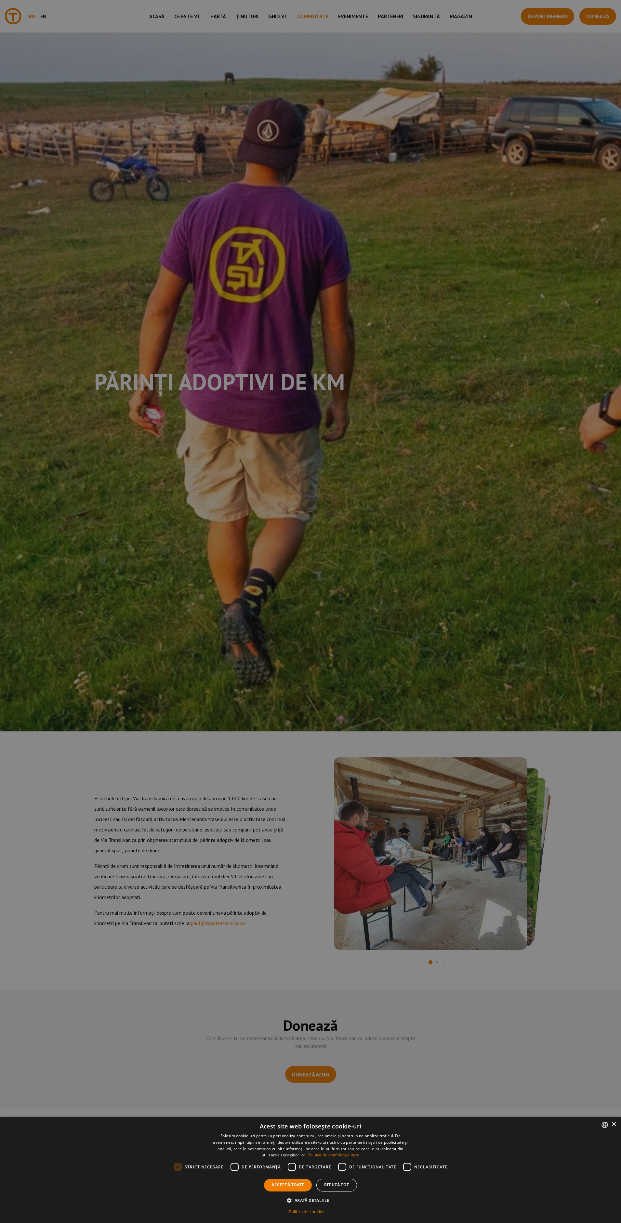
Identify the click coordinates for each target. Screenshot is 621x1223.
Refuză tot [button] (336, 1185)
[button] (310, 1200)
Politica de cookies (306, 1212)
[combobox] (604, 1125)
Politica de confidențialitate (333, 1155)
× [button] (613, 1124)
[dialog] (310, 1170)
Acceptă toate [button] (287, 1185)
